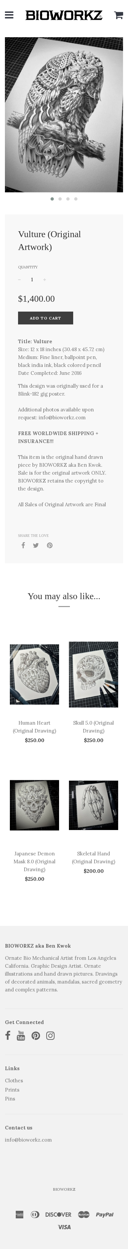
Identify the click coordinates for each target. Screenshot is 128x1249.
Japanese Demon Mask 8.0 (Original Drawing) (34, 861)
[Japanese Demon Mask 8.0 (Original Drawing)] (34, 805)
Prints (12, 1090)
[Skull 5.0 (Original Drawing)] (93, 674)
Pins (10, 1099)
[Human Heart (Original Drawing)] (34, 674)
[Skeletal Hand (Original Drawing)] (93, 805)
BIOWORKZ (64, 1189)
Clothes (14, 1080)
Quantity (28, 267)
